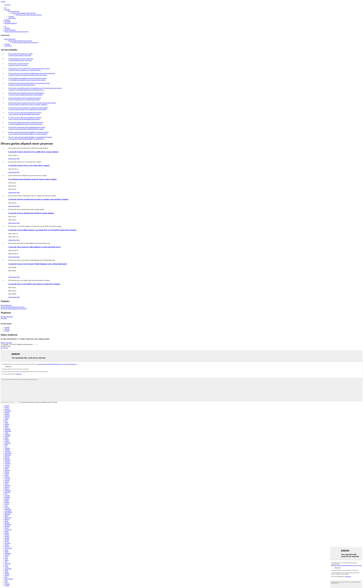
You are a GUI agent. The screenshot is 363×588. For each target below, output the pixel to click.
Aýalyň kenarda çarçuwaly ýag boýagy (20, 60)
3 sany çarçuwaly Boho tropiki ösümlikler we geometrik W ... (26, 139)
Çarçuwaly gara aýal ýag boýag (17, 65)
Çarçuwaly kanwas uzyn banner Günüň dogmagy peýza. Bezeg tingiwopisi (37, 264)
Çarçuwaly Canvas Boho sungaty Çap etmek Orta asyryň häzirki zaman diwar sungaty (42, 230)
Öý (5, 8)
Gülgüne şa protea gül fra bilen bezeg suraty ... (22, 85)
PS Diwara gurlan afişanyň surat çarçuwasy (29, 15)
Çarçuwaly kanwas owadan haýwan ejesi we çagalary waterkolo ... (28, 104)
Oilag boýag (12, 18)
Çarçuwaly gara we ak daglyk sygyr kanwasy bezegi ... (24, 70)
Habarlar (7, 20)
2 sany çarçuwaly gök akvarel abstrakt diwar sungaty (24, 114)
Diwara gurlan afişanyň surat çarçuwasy (24, 13)
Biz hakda (8, 21)
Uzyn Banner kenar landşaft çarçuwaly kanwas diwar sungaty (26, 80)
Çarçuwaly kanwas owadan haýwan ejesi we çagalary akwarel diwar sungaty (38, 199)
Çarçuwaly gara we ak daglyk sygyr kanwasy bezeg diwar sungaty (34, 284)
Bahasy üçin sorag (6, 342)
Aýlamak (11, 16)
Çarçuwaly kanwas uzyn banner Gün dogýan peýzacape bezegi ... (28, 75)
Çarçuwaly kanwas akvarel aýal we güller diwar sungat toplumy (27, 109)
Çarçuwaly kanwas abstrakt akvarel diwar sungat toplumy (25, 94)
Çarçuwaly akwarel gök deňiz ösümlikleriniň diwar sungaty (26, 129)
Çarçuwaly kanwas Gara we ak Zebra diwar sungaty (24, 99)
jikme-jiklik (16, 158)
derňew (10, 158)
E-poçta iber (4, 348)
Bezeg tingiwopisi (13, 11)
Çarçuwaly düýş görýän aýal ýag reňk (19, 55)
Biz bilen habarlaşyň (11, 23)
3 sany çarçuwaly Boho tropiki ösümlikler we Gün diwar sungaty (27, 134)
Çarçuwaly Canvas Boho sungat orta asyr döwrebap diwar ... (26, 90)
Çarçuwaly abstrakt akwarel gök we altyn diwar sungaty (25, 124)
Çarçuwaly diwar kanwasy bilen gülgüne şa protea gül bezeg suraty (34, 247)
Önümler (7, 9)
